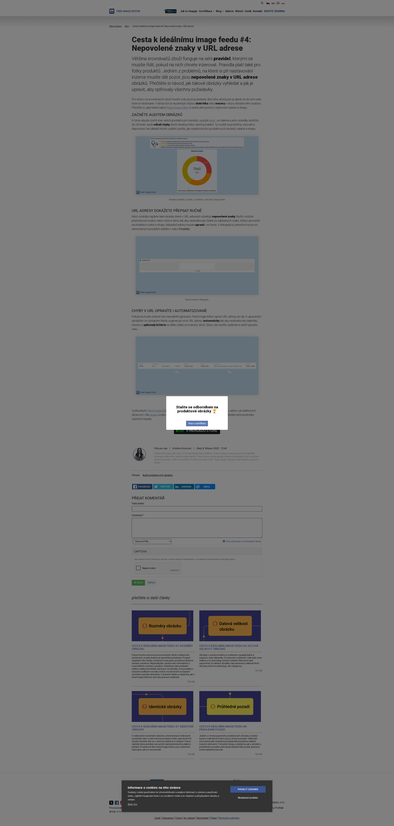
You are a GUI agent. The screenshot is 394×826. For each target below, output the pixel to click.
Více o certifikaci (197, 423)
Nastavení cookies (248, 797)
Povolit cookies (248, 789)
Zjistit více (132, 804)
